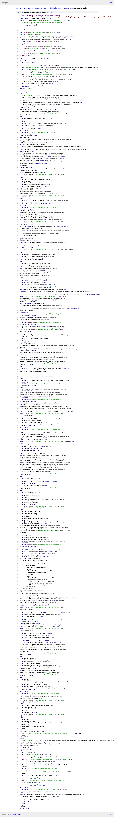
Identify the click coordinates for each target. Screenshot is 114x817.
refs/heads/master (55, 8)
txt (107, 814)
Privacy (15, 814)
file (50, 12)
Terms (19, 814)
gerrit (25, 8)
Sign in (110, 2)
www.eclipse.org (34, 8)
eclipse (18, 8)
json (111, 814)
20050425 (68, 8)
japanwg (44, 8)
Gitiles (10, 814)
